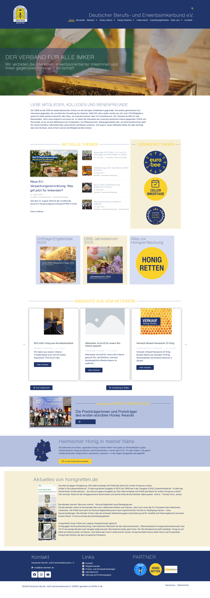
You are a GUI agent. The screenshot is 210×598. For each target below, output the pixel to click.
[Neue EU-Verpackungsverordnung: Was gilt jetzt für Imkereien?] (53, 163)
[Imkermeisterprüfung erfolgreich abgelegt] (87, 209)
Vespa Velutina (124, 20)
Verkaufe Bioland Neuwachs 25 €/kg (104, 343)
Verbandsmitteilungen (60, 197)
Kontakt (188, 20)
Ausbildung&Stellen (159, 20)
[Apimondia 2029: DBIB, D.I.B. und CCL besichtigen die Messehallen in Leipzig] (87, 159)
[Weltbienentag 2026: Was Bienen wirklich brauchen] (87, 175)
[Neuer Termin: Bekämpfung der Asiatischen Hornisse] (87, 192)
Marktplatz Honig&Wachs (101, 348)
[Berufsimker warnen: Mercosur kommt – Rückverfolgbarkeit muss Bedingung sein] (47, 521)
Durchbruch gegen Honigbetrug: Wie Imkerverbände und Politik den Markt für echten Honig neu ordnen (105, 486)
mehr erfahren (36, 211)
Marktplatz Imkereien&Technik (147, 350)
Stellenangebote (40, 350)
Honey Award (105, 20)
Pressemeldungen (44, 197)
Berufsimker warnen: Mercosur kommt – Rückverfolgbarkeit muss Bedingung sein (95, 504)
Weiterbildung (124, 209)
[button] (192, 8)
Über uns (175, 20)
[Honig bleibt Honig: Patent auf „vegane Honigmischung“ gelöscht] (47, 540)
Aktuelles (80, 20)
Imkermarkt (142, 20)
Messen (90, 20)
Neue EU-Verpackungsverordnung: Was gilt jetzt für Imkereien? (51, 186)
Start (71, 20)
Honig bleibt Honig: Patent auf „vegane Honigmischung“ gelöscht (87, 523)
